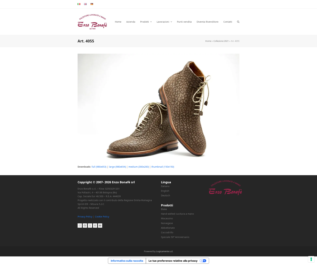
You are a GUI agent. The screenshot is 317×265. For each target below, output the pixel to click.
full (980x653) (99, 166)
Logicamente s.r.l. (164, 251)
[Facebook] (85, 225)
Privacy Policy (85, 216)
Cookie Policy (102, 216)
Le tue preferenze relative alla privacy (173, 260)
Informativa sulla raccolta (127, 260)
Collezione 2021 (221, 40)
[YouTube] (100, 225)
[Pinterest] (95, 225)
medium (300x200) (138, 166)
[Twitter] (90, 225)
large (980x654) (117, 166)
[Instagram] (80, 225)
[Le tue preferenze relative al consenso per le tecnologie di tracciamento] (311, 259)
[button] (238, 22)
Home (208, 40)
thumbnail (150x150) (162, 166)
